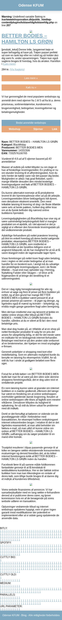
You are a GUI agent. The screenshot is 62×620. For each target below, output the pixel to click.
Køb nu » (31, 87)
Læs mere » (31, 78)
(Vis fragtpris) (17, 69)
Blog (24, 615)
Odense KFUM (31, 5)
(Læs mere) (9, 64)
